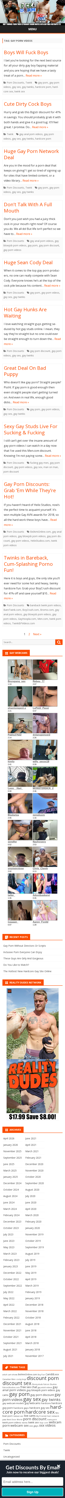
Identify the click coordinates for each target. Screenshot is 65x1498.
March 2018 (32, 1343)
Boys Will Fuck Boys (26, 52)
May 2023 (8, 1247)
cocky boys (21, 1379)
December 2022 (12, 1272)
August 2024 (10, 1196)
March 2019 (32, 1285)
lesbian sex (18, 1416)
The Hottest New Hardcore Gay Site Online (27, 971)
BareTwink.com (12, 609)
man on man (51, 467)
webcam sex (19, 1425)
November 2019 (34, 1234)
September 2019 (34, 1247)
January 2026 (10, 1144)
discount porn (43, 1378)
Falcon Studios (50, 1384)
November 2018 (34, 1311)
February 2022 (11, 1317)
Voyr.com (44, 1422)
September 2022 (12, 1285)
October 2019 (33, 1240)
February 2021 (33, 1157)
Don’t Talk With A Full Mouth (28, 207)
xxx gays (33, 1425)
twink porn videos (11, 1422)
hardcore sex (40, 1411)
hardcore (46, 1403)
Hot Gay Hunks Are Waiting (25, 312)
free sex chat (28, 1387)
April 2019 (30, 1279)
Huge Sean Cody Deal (28, 262)
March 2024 (10, 1209)
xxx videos (47, 1425)
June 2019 (30, 1266)
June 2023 (8, 1240)
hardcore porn (43, 87)
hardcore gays (21, 1407)
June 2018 (30, 1330)
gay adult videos (45, 1387)
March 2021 (32, 1151)
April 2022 (8, 1304)
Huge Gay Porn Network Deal (31, 154)
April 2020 (30, 1209)
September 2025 (12, 1157)
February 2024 (11, 1215)
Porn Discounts (15, 82)
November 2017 (34, 1356)
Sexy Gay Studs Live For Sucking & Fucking (30, 429)
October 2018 (33, 1317)
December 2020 (34, 1164)
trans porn (52, 1419)
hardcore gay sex (39, 1407)
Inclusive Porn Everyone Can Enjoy (22, 952)
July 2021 (8, 1356)
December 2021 (12, 1324)
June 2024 (8, 1202)
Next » (37, 634)
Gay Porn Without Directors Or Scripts (24, 945)
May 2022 (8, 1298)
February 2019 (33, 1292)
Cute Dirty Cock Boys (27, 104)
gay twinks (28, 87)
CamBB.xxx (52, 1374)
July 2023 (8, 1234)
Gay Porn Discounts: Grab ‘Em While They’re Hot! (30, 490)
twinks (24, 1422)
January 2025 (10, 1176)
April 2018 (30, 1336)
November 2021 (12, 1330)
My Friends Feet (43, 1416)
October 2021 (11, 1336)
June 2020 (30, 1202)
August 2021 (10, 1349)
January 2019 (32, 1298)
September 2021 (12, 1343)
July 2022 (8, 1292)
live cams (30, 1416)
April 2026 (8, 1138)
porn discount (11, 471)
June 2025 (8, 1164)
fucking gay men (39, 462)
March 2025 (10, 1170)
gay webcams (32, 1403)
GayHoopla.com (27, 618)
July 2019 (30, 1260)
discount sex (16, 1383)
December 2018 (34, 1304)
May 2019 (30, 1272)
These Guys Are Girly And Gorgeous (23, 958)
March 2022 (10, 1311)
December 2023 (12, 1221)
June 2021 (30, 1138)
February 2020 (33, 1221)
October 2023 (11, 1228)
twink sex (19, 91)
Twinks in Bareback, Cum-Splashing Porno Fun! (28, 563)
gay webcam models (13, 1403)
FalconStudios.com (11, 1387)
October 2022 (11, 1279)
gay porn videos (12, 250)
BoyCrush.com (30, 609)
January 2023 (10, 1266)
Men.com (42, 618)
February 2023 (11, 1260)
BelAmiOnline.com (40, 531)
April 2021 (30, 1144)
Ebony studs (37, 1384)
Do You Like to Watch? (16, 964)
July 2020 (30, 1196)
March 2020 (32, 1215)
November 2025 (12, 1151)
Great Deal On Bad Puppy (25, 371)
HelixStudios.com (40, 540)
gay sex (16, 87)
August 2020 (32, 1189)
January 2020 (32, 1228)
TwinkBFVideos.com (23, 623)
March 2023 (10, 1253)
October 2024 (11, 1189)
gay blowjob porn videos (32, 536)
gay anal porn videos (31, 134)
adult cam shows (9, 1374)
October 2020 (33, 1176)
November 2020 (34, 1170)
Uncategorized (11, 1456)
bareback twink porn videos (45, 605)
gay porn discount (49, 245)
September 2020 (34, 1183)
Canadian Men (9, 1379)
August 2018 (32, 1324)
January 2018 (32, 1349)
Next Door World (14, 1419)
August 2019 (32, 1253)
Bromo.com (47, 609)
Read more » (34, 75)
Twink (28, 82)
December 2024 (12, 1183)
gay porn (43, 82)
